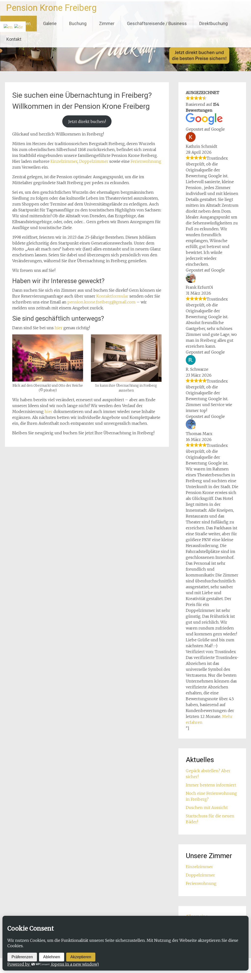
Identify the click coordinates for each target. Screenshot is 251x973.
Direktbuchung (213, 23)
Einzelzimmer (63, 161)
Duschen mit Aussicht (207, 807)
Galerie (50, 23)
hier (59, 327)
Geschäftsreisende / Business (157, 23)
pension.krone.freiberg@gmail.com (101, 302)
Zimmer (106, 23)
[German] (18, 26)
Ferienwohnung (146, 161)
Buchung (78, 23)
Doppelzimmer (93, 161)
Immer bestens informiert (211, 784)
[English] (7, 26)
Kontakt (13, 39)
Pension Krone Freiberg (51, 8)
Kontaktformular (112, 296)
